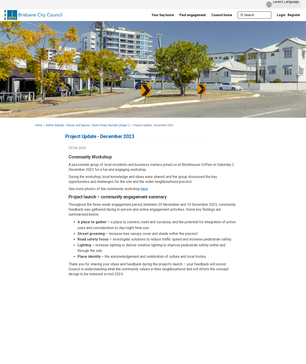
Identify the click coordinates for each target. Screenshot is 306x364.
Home (39, 125)
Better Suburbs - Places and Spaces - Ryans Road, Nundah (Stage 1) (88, 125)
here (144, 189)
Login (281, 15)
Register (294, 15)
